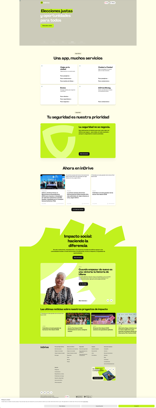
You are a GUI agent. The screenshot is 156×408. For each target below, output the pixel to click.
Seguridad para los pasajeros (83, 351)
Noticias (105, 355)
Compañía (106, 349)
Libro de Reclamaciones (109, 364)
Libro (93, 353)
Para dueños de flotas (66, 81)
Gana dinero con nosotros (72, 349)
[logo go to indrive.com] (44, 2)
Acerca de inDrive (58, 380)
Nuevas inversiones (108, 353)
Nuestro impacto (95, 349)
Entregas (57, 355)
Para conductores (65, 78)
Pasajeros (57, 369)
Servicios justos (58, 349)
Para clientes (64, 96)
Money (68, 359)
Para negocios (64, 102)
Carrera (105, 351)
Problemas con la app (59, 376)
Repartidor (69, 355)
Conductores (57, 372)
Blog (105, 357)
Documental (94, 351)
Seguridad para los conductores (83, 355)
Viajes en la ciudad (59, 351)
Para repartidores (65, 99)
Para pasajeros (64, 76)
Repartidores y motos (59, 374)
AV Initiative (94, 355)
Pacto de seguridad (83, 349)
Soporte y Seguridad (59, 378)
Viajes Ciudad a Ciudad (59, 353)
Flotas (68, 361)
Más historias (83, 301)
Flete (68, 357)
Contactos (106, 359)
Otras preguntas (58, 382)
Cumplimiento (107, 361)
